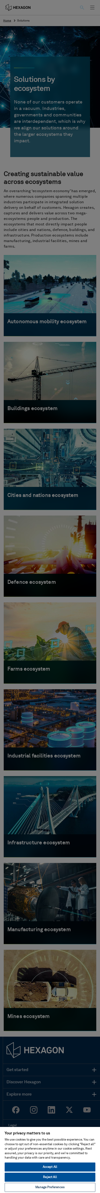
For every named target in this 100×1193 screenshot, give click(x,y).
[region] (50, 1159)
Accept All (50, 1167)
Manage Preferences (49, 1187)
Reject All (50, 1177)
